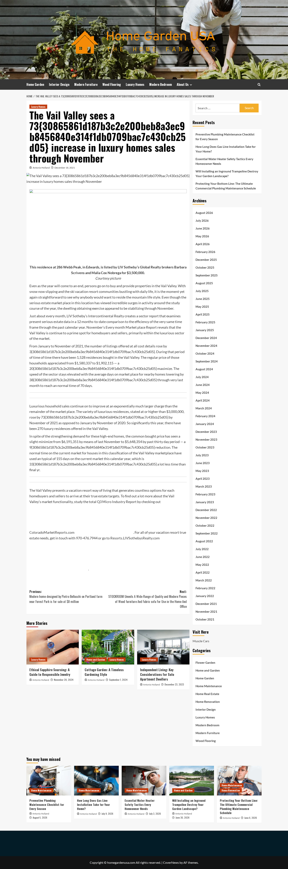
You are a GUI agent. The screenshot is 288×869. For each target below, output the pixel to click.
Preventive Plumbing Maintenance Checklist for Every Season (225, 137)
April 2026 (203, 244)
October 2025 (205, 267)
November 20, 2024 (63, 679)
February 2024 (205, 416)
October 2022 (205, 525)
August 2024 (204, 369)
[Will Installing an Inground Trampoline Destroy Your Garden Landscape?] (191, 780)
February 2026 (205, 252)
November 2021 (206, 611)
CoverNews (171, 862)
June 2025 (203, 298)
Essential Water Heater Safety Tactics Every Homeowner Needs (224, 161)
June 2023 (203, 463)
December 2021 (206, 603)
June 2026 (203, 228)
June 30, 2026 (182, 817)
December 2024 (206, 338)
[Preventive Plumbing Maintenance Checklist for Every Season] (48, 780)
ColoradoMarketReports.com (51, 532)
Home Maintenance (209, 686)
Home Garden (35, 84)
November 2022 (206, 517)
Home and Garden (95, 659)
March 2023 (204, 486)
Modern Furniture (86, 84)
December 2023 (206, 431)
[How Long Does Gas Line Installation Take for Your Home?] (96, 780)
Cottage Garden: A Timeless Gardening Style (104, 672)
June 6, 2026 (250, 817)
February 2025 (205, 322)
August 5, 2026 (40, 817)
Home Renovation (208, 701)
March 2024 (204, 408)
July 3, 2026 (155, 813)
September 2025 (207, 275)
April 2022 (203, 572)
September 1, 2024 (118, 679)
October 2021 (205, 619)
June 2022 (203, 557)
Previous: (65, 596)
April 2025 (203, 314)
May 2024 (202, 392)
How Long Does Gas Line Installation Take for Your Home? (226, 149)
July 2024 (202, 377)
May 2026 (202, 236)
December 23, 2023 (174, 684)
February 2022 (205, 588)
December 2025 (206, 259)
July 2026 (202, 220)
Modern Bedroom (160, 84)
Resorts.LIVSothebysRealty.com (135, 538)
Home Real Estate (207, 694)
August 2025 (204, 283)
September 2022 (207, 533)
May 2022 (202, 564)
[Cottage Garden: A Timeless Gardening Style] (108, 647)
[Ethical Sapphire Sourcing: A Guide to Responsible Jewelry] (52, 647)
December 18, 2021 (64, 167)
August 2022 (204, 541)
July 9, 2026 (107, 813)
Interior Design (59, 84)
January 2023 (205, 502)
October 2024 (205, 353)
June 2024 (203, 385)
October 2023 (205, 447)
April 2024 (203, 400)
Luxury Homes (135, 84)
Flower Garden (205, 662)
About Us (183, 84)
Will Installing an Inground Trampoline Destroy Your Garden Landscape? (227, 173)
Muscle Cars (201, 641)
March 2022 (204, 580)
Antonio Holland (41, 167)
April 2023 (203, 478)
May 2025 (202, 306)
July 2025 (202, 291)
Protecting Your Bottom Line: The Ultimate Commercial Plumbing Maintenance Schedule (226, 186)
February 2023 (205, 494)
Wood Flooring (111, 84)
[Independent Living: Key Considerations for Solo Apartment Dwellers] (163, 647)
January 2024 (205, 424)
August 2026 (204, 212)
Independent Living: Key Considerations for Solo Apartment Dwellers (157, 674)
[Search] (259, 84)
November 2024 (206, 345)
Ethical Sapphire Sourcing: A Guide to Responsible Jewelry (49, 672)
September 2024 (207, 361)
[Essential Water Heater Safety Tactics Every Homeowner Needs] (144, 780)
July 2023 (202, 455)
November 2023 (206, 439)
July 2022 (202, 549)
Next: (147, 599)
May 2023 (202, 471)
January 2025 (205, 330)
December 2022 (206, 510)
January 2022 (205, 596)
